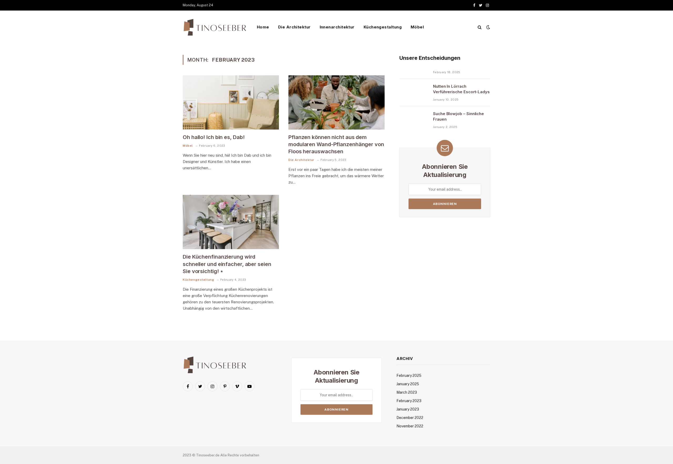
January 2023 (407, 409)
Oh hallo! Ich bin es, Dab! (213, 137)
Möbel (417, 26)
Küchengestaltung (383, 26)
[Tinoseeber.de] (215, 27)
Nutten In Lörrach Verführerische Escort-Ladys (461, 89)
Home (263, 26)
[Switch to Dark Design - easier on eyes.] (487, 27)
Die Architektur (294, 26)
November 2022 (409, 426)
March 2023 (406, 392)
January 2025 (407, 384)
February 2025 (408, 375)
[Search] (480, 27)
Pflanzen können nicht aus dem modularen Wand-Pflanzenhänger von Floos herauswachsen (336, 144)
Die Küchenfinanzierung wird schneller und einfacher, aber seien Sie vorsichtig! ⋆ (227, 264)
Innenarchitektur (337, 26)
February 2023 (408, 401)
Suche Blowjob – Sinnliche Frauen (458, 116)
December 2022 (409, 418)
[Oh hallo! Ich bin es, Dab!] (231, 102)
